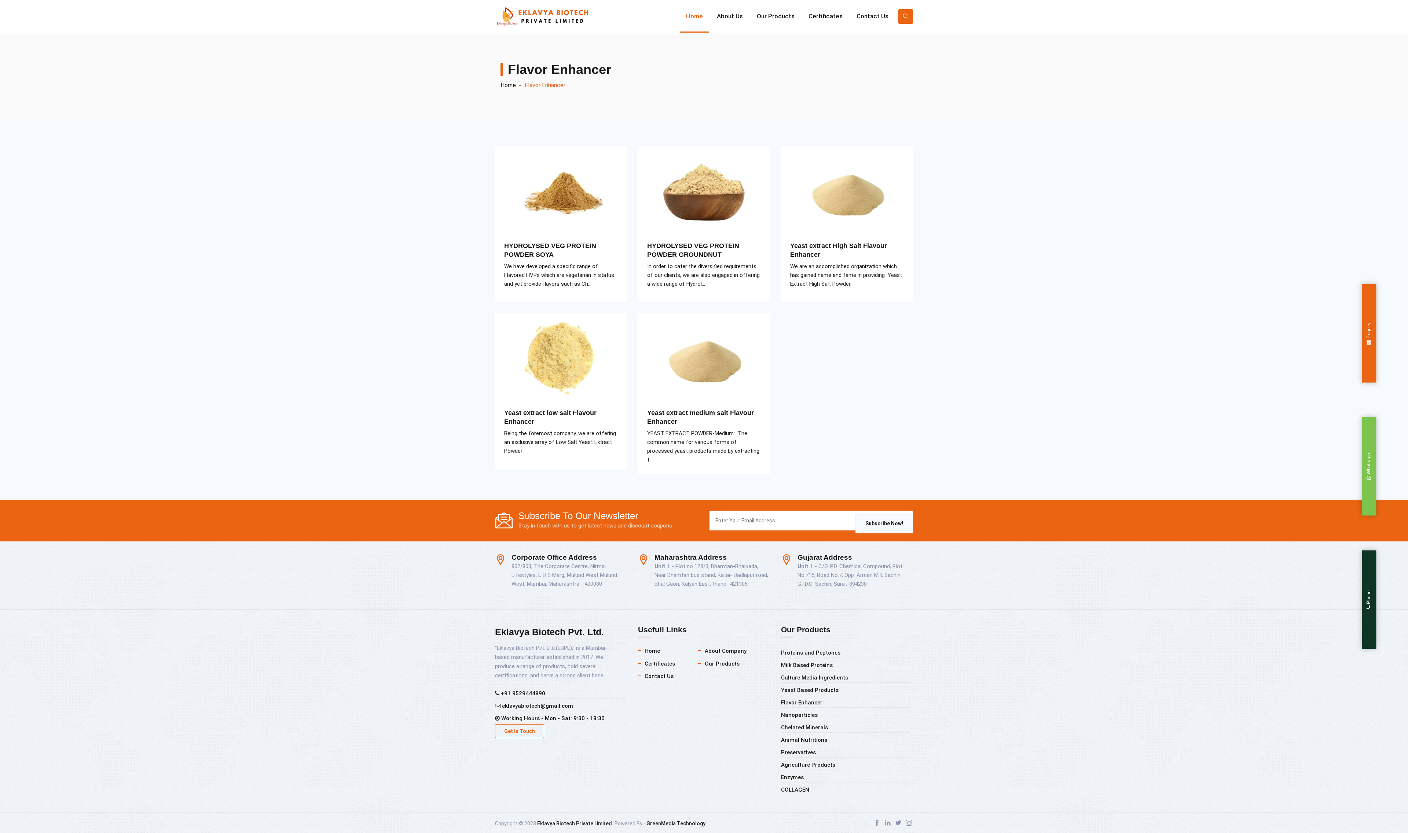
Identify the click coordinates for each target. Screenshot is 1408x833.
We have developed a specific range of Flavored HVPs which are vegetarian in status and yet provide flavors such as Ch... (559, 275)
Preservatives (798, 752)
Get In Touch (519, 731)
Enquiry (1369, 331)
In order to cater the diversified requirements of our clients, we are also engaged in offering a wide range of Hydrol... (703, 275)
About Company (726, 651)
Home (694, 16)
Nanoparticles (799, 715)
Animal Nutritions (804, 740)
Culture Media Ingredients (814, 677)
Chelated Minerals (804, 727)
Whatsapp (1369, 464)
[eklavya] (550, 16)
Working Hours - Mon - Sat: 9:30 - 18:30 (552, 718)
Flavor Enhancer (801, 702)
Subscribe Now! (884, 523)
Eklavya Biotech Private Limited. (575, 823)
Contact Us (872, 16)
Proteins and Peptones (810, 652)
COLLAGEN (795, 789)
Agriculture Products (808, 765)
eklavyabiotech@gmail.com (536, 706)
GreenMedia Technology (675, 823)
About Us (730, 16)
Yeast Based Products (810, 690)
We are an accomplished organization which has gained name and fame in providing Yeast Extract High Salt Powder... (846, 275)
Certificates (825, 16)
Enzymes (792, 777)
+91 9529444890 (522, 693)
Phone (1369, 598)
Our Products (776, 16)
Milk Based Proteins (807, 665)
